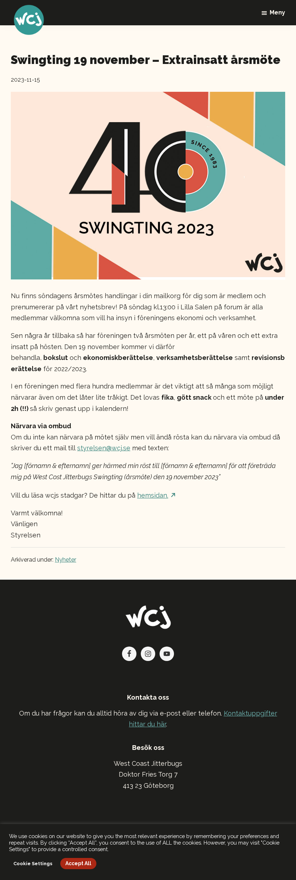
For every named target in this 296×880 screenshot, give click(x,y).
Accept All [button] (78, 863)
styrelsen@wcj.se (103, 448)
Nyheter (65, 559)
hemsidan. (152, 495)
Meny (277, 12)
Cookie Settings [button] (32, 863)
